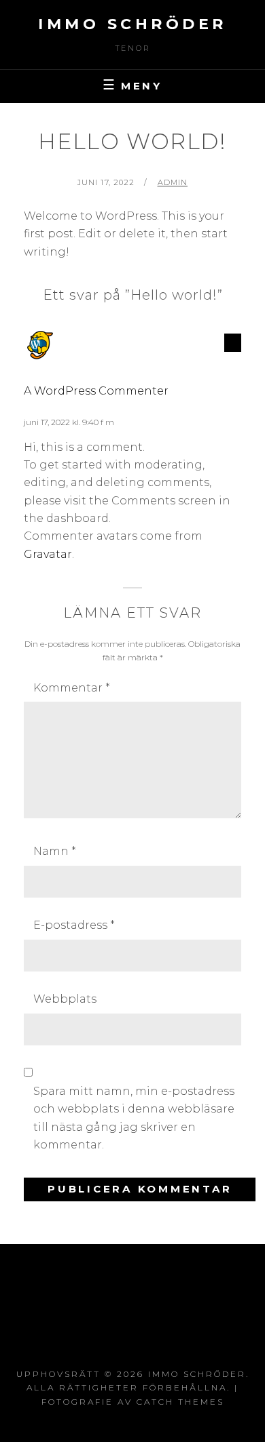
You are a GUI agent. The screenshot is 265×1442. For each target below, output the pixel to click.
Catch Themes (180, 1402)
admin (173, 182)
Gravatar (48, 554)
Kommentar (71, 687)
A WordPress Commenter (96, 390)
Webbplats (64, 999)
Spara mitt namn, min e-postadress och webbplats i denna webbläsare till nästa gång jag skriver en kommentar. (133, 1118)
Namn (54, 851)
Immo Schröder (132, 24)
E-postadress (74, 925)
